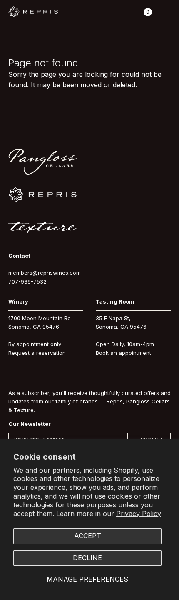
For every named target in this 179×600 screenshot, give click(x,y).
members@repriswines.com (44, 272)
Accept (87, 536)
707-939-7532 (27, 281)
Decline (87, 558)
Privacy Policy (138, 513)
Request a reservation (37, 352)
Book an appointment (123, 352)
